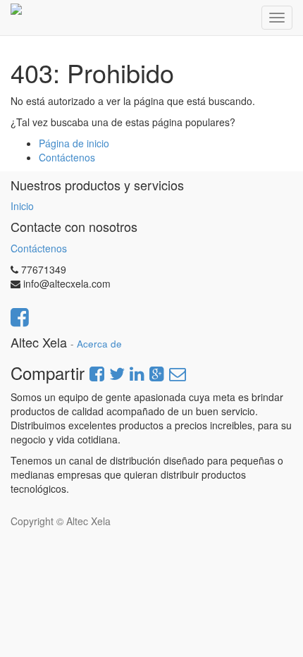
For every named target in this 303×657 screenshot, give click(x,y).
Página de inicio (74, 143)
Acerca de (99, 343)
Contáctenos (67, 157)
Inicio (22, 206)
